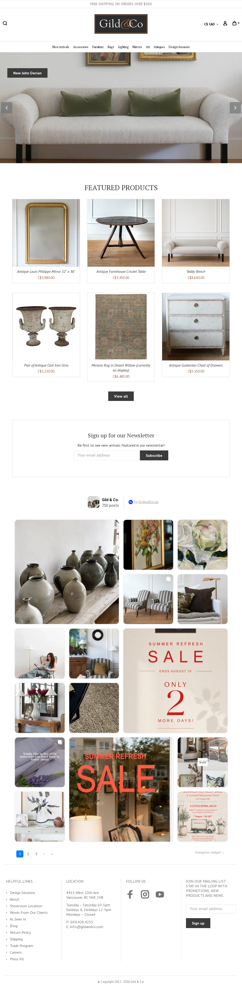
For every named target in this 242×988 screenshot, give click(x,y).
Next (235, 107)
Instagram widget (208, 852)
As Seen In (17, 919)
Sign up (198, 923)
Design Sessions (179, 47)
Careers (15, 952)
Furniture (98, 47)
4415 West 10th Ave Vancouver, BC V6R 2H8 (85, 895)
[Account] (226, 24)
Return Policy (20, 932)
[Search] (5, 24)
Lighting (123, 47)
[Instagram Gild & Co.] (145, 894)
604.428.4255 (81, 922)
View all (121, 396)
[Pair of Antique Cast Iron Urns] (46, 326)
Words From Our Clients (28, 912)
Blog (13, 925)
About (14, 899)
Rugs (111, 47)
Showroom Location (25, 905)
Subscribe (154, 455)
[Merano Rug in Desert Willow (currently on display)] (121, 326)
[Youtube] (160, 894)
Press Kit (16, 959)
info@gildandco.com (86, 926)
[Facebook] (130, 894)
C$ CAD (210, 24)
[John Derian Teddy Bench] (195, 233)
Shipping (16, 939)
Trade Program (21, 945)
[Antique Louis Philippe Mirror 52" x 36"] (46, 233)
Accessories (80, 47)
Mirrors (137, 47)
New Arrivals (60, 47)
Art (148, 47)
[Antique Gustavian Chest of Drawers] (195, 326)
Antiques (159, 47)
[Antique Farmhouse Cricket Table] (121, 233)
